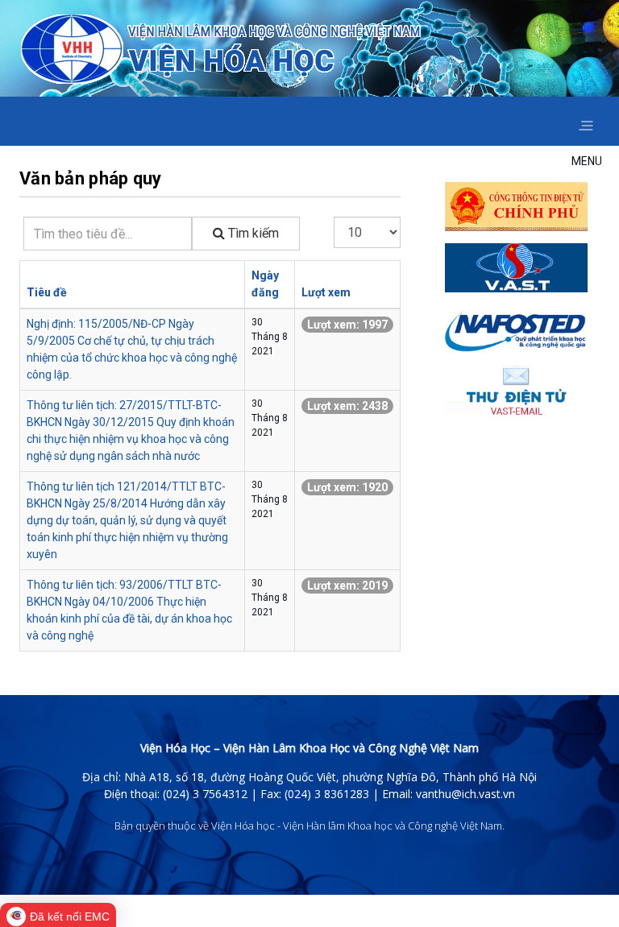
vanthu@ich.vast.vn (465, 793)
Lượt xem (326, 292)
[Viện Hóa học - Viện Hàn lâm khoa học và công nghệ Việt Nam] (220, 49)
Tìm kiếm (252, 233)
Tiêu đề (47, 292)
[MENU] (585, 121)
